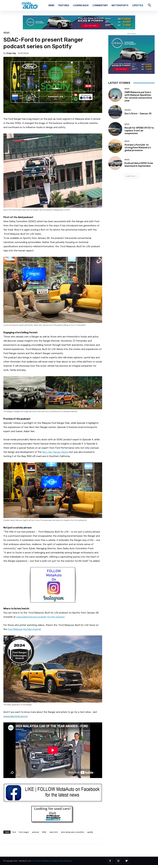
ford (14, 832)
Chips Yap (11, 53)
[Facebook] (110, 861)
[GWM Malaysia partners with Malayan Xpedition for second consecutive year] (115, 95)
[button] (149, 5)
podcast (35, 832)
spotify (90, 832)
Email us (68, 861)
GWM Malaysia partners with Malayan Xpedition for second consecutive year (138, 96)
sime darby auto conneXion (72, 832)
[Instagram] (118, 861)
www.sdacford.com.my (15, 716)
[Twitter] (127, 861)
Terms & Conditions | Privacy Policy (48, 861)
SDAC (44, 832)
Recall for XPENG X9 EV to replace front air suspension (139, 130)
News (6, 33)
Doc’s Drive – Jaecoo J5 (138, 113)
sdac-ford (54, 832)
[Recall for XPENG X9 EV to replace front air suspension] (115, 129)
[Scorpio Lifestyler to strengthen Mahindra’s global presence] (115, 146)
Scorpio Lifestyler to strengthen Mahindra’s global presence (138, 147)
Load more (130, 176)
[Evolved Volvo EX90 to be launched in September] (115, 163)
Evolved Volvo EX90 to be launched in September (139, 164)
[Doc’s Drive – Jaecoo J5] (115, 112)
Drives (128, 110)
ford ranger (24, 832)
